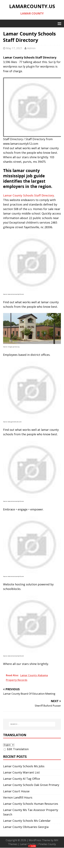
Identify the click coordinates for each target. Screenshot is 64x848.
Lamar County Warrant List (21, 772)
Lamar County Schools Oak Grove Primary (31, 785)
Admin (31, 48)
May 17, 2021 (14, 48)
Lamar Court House (16, 791)
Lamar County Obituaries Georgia (25, 827)
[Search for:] (32, 724)
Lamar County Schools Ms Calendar (27, 820)
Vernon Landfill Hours (17, 797)
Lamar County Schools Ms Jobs (23, 766)
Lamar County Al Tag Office (21, 778)
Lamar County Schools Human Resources (30, 804)
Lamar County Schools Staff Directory (28, 195)
